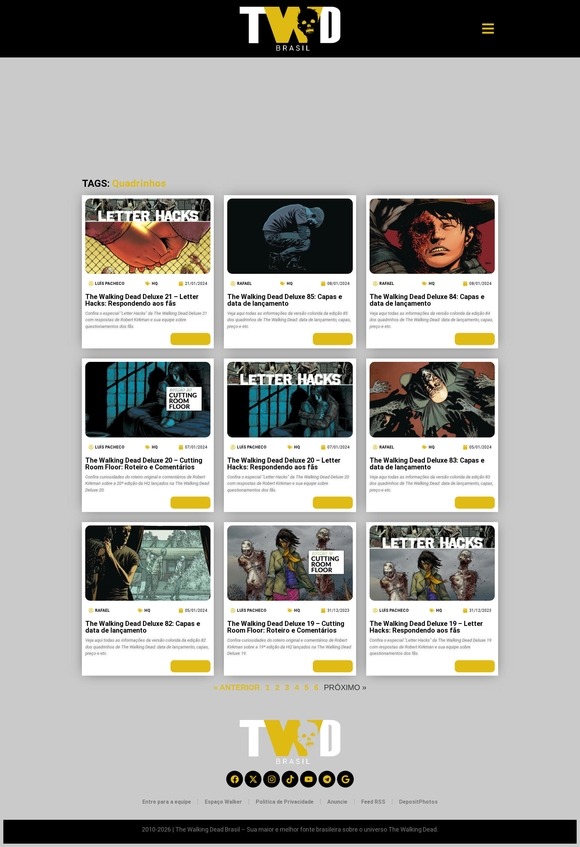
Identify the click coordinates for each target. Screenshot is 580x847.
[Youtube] (308, 779)
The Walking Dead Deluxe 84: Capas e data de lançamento (427, 300)
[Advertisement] (290, 108)
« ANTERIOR (236, 687)
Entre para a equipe (166, 802)
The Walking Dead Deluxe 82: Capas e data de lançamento (142, 627)
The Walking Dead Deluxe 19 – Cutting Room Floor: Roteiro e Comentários (285, 627)
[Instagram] (271, 779)
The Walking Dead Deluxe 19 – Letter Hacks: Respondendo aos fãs (426, 627)
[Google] (345, 779)
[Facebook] (234, 779)
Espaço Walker (223, 802)
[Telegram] (327, 779)
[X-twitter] (253, 779)
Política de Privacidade (284, 802)
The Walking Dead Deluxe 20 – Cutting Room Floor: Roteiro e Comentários (143, 463)
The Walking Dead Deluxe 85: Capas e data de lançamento (284, 300)
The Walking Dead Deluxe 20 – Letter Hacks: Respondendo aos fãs (284, 463)
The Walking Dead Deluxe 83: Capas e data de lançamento (427, 463)
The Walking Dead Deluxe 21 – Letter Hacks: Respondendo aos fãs (142, 300)
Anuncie (337, 802)
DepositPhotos (418, 802)
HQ (155, 283)
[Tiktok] (290, 779)
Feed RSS (373, 802)
